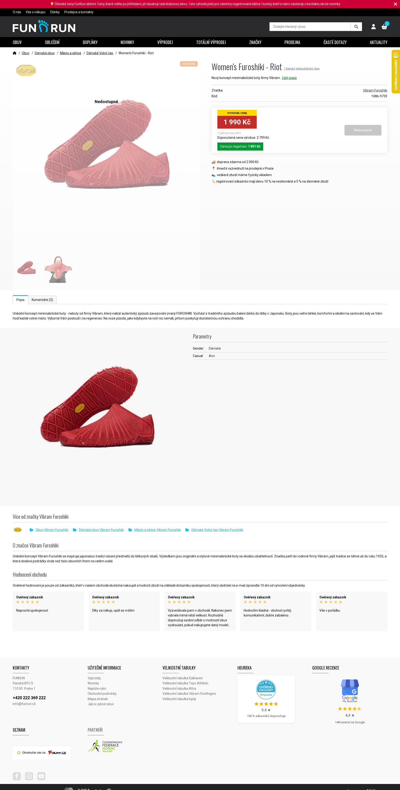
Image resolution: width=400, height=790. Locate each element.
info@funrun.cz (24, 704)
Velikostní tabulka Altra (179, 688)
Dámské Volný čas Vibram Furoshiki (217, 530)
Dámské (215, 348)
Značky (255, 42)
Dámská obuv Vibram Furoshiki (101, 530)
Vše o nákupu (35, 12)
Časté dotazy (335, 42)
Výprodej (165, 42)
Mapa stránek (98, 699)
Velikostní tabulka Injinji (179, 699)
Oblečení (52, 42)
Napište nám (97, 688)
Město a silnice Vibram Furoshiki (157, 530)
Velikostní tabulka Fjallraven (182, 678)
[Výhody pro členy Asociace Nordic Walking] (125, 746)
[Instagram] (31, 779)
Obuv (17, 42)
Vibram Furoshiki (375, 90)
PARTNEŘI (95, 730)
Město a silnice (70, 53)
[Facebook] (18, 779)
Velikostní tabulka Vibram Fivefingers (189, 693)
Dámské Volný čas (100, 53)
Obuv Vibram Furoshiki (52, 530)
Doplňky (90, 42)
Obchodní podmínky (102, 693)
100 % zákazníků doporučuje (266, 716)
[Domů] (14, 53)
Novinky (127, 42)
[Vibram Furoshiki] (21, 529)
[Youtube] (43, 779)
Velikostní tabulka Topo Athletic (185, 683)
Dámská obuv (45, 53)
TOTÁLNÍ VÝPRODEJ (211, 42)
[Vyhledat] (356, 26)
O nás (17, 12)
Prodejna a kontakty (79, 12)
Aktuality (378, 42)
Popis (20, 300)
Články (55, 12)
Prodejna (292, 42)
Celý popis (289, 78)
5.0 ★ (266, 710)
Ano (212, 356)
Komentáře (42, 300)
